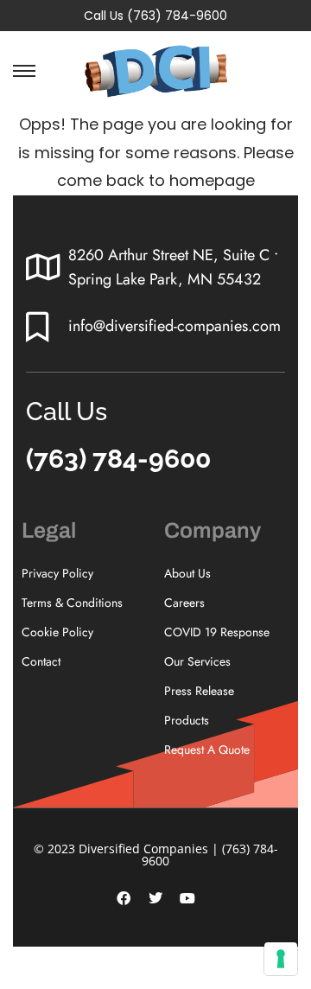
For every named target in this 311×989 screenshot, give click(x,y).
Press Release (199, 690)
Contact (41, 661)
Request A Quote (207, 749)
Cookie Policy (57, 632)
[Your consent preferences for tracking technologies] (280, 958)
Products (186, 720)
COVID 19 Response (217, 632)
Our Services (197, 661)
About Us (187, 573)
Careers (184, 602)
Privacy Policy (57, 573)
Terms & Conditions (72, 602)
